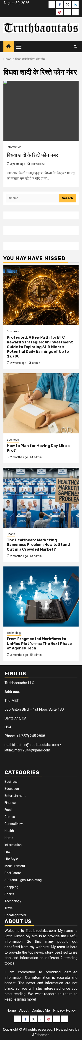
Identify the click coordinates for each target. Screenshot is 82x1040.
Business (13, 331)
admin (36, 362)
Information (14, 147)
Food (8, 810)
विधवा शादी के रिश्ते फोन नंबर (32, 155)
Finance (10, 802)
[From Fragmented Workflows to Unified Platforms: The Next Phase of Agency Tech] (41, 596)
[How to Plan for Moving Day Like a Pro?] (41, 403)
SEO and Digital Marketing (23, 880)
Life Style (11, 859)
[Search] (75, 46)
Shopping (11, 887)
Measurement (15, 866)
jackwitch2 (38, 163)
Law (7, 852)
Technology (14, 632)
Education (12, 788)
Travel (9, 908)
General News (14, 824)
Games (10, 817)
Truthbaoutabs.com (41, 930)
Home (9, 838)
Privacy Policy (64, 1010)
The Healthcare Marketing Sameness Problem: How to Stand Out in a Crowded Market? (38, 545)
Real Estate (13, 873)
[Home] (8, 47)
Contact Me (41, 1010)
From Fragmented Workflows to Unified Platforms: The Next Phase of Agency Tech (39, 644)
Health (11, 534)
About (23, 1010)
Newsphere (65, 1029)
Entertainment (15, 795)
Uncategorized (15, 915)
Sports (9, 894)
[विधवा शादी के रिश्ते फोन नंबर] (41, 111)
